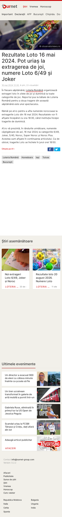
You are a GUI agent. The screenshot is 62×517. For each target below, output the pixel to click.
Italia (5, 504)
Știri (25, 6)
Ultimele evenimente (18, 364)
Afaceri (10, 448)
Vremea (34, 6)
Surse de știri (9, 479)
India (33, 507)
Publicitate (8, 476)
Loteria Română (34, 90)
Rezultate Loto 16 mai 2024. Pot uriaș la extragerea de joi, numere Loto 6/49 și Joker (28, 67)
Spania (6, 511)
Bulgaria (35, 500)
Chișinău (50, 14)
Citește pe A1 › (8, 149)
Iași (37, 157)
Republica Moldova (12, 500)
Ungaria (34, 504)
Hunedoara (27, 157)
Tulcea (46, 157)
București (38, 14)
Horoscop (45, 6)
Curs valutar (9, 493)
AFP (29, 14)
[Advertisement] (31, 197)
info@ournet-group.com (23, 459)
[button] (51, 149)
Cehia (6, 507)
